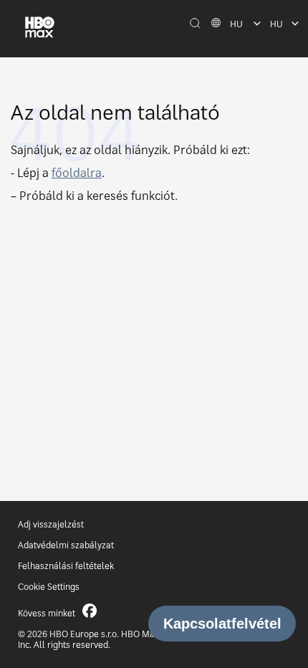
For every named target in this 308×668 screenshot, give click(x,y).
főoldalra (77, 173)
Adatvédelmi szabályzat (66, 545)
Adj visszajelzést (51, 524)
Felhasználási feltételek (66, 566)
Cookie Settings (49, 587)
